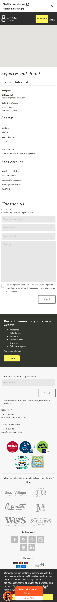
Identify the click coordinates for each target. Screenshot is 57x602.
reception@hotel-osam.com (14, 98)
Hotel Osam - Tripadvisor (32, 539)
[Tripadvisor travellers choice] (22, 462)
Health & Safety (11, 8)
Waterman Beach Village (15, 493)
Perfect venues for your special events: (28, 323)
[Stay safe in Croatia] (25, 447)
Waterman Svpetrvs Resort (15, 522)
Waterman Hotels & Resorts (41, 522)
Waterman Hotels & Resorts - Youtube (23, 547)
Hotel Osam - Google (40, 539)
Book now (42, 18)
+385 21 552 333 (8, 94)
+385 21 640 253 (8, 107)
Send (47, 299)
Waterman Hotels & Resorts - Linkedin (32, 547)
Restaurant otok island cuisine (41, 492)
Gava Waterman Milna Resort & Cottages (15, 506)
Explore (11, 358)
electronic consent (28, 285)
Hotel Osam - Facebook (15, 539)
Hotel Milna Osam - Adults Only (41, 508)
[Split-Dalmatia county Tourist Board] (38, 462)
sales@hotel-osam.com (12, 110)
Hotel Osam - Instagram (23, 539)
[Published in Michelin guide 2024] (12, 447)
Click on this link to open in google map (19, 153)
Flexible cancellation (14, 4)
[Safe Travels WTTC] (43, 447)
